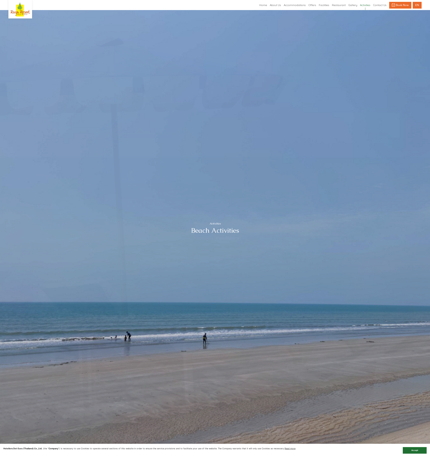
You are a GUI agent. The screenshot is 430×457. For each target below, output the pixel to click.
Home (263, 5)
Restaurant (339, 5)
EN (417, 5)
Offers (312, 5)
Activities (365, 5)
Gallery (352, 5)
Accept (414, 450)
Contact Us (379, 5)
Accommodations (295, 5)
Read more (290, 448)
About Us (275, 5)
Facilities (324, 5)
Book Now (402, 5)
